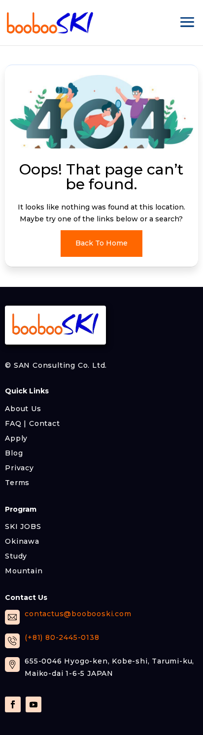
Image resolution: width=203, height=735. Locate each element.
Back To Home (101, 243)
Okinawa (22, 541)
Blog (14, 452)
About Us (23, 408)
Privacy (19, 467)
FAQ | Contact (32, 423)
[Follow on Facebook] (13, 704)
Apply (16, 438)
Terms (17, 482)
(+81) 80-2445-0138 (62, 637)
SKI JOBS (23, 526)
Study (16, 556)
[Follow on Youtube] (33, 704)
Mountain (23, 570)
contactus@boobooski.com (78, 613)
